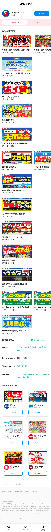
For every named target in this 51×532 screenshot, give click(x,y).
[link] (6, 13)
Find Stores (25, 529)
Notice (4, 491)
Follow (41, 14)
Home (8, 529)
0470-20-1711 (22, 366)
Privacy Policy (18, 491)
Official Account (40, 340)
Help (9, 491)
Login (41, 491)
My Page (43, 529)
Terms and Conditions (30, 491)
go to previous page (4, 4)
